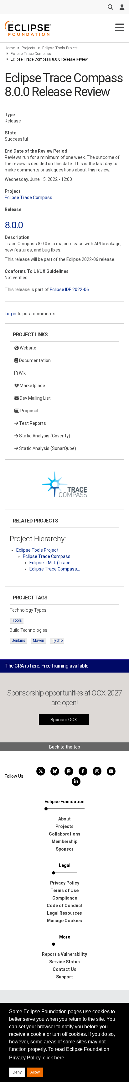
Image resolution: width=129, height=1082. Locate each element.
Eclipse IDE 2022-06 (69, 289)
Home (10, 48)
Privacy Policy (64, 882)
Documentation (34, 360)
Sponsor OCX (63, 719)
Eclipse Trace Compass (31, 53)
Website (27, 347)
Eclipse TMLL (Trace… (51, 562)
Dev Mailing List (35, 398)
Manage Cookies (64, 920)
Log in (10, 313)
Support (64, 976)
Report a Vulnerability (64, 954)
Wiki (22, 373)
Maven (38, 640)
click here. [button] (54, 1057)
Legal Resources (64, 913)
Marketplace (32, 385)
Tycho (57, 640)
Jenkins (18, 640)
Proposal (28, 410)
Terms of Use (64, 890)
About (64, 818)
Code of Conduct (65, 905)
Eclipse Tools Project (60, 48)
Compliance (64, 898)
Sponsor (65, 849)
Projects (28, 48)
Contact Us (64, 969)
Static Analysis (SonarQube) (47, 448)
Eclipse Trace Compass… (54, 568)
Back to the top (64, 746)
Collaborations (64, 833)
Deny (17, 1072)
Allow (35, 1072)
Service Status (64, 961)
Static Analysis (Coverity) (44, 435)
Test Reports (32, 423)
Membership (64, 841)
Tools (17, 620)
